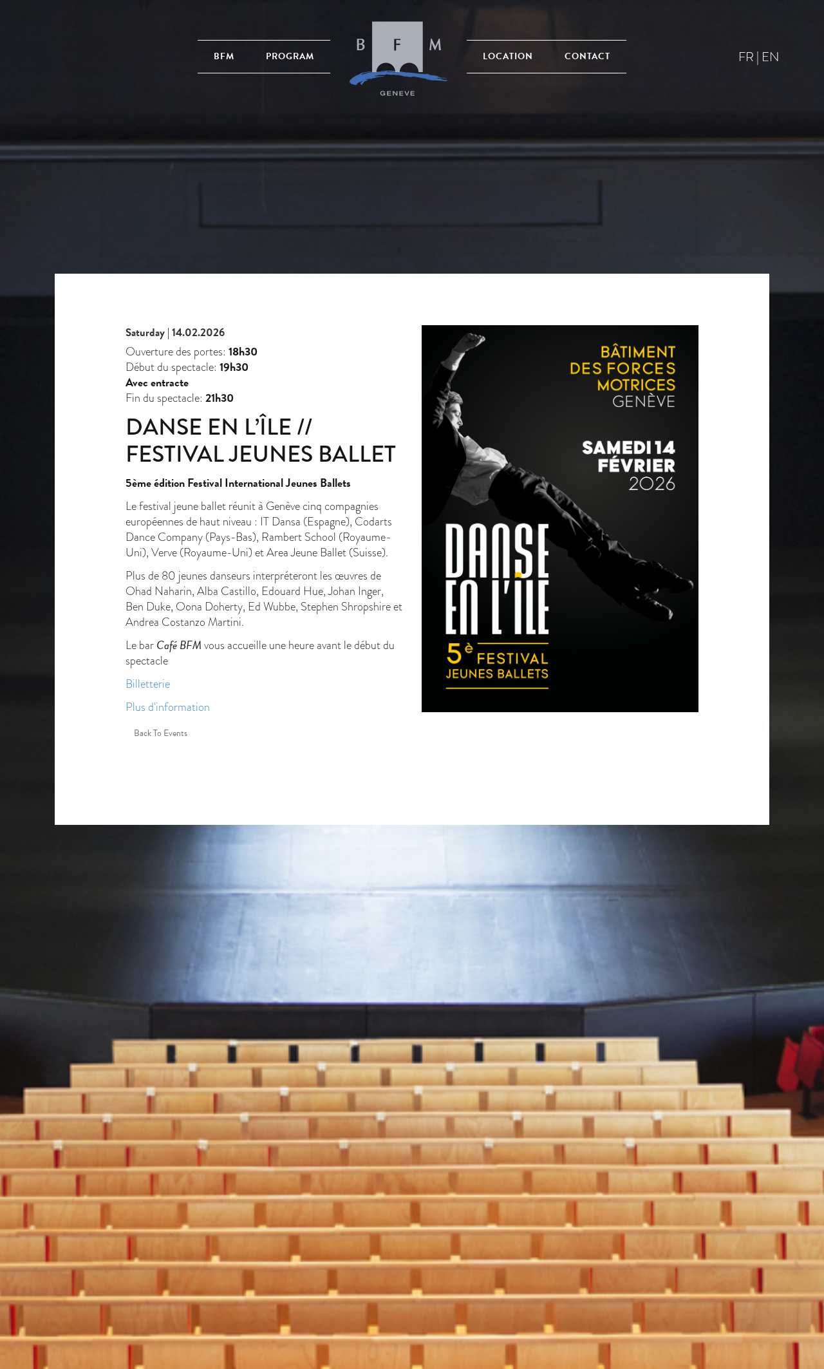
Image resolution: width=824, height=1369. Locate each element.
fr (746, 57)
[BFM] (398, 56)
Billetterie (148, 683)
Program (290, 56)
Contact (587, 56)
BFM (224, 56)
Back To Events (160, 733)
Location (508, 56)
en (770, 57)
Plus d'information (168, 707)
